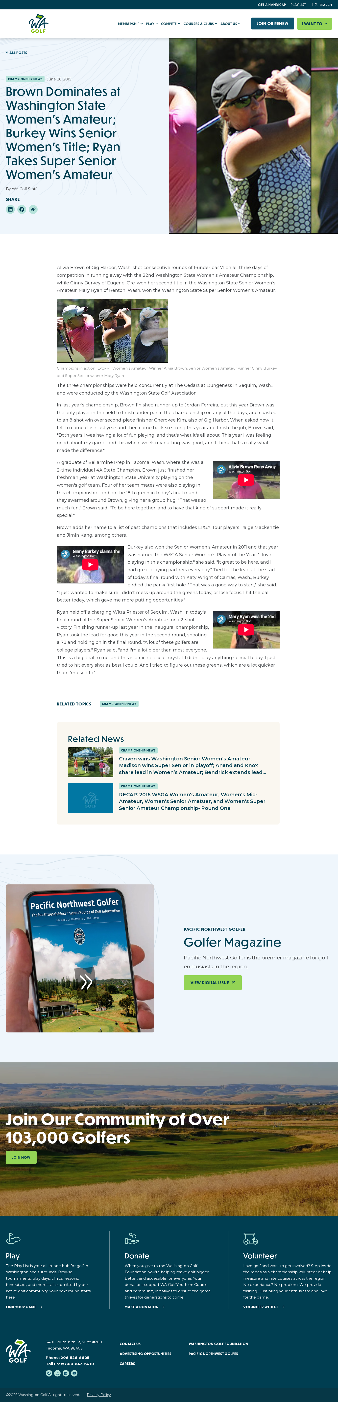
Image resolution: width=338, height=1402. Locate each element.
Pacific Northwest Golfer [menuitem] (214, 1354)
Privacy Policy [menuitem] (99, 1395)
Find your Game (21, 1307)
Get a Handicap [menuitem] (272, 4)
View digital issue (210, 982)
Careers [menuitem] (127, 1363)
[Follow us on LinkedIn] (66, 1373)
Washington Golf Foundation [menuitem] (218, 1344)
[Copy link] (33, 209)
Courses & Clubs (199, 24)
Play (150, 24)
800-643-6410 (79, 1363)
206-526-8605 (75, 1357)
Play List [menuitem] (298, 4)
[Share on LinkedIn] (10, 209)
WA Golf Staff (24, 188)
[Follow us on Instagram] (57, 1373)
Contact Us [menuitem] (130, 1344)
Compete (169, 24)
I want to (312, 23)
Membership (129, 24)
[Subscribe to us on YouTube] (74, 1373)
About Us (229, 24)
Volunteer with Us (261, 1307)
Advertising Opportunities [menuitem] (145, 1354)
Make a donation (142, 1307)
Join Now (21, 1157)
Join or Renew (273, 23)
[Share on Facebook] (21, 209)
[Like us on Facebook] (49, 1373)
